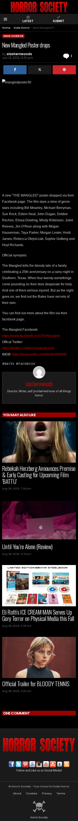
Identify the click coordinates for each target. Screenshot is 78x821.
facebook (27, 364)
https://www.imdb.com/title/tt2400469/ (39, 354)
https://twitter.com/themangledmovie (28, 348)
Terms (61, 793)
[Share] (15, 69)
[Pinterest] (64, 69)
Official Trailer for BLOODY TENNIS (35, 683)
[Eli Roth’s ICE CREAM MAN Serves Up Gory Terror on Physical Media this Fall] (39, 585)
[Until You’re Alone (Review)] (39, 520)
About (17, 793)
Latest (27, 21)
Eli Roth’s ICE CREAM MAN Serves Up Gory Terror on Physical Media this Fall (38, 615)
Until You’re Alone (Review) (27, 546)
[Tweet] (39, 69)
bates (9, 364)
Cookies (31, 793)
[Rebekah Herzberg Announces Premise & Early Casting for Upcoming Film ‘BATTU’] (39, 441)
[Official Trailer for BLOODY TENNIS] (39, 657)
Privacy (47, 793)
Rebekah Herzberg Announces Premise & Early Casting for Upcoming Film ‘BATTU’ (38, 475)
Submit (58, 21)
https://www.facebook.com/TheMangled (31, 336)
